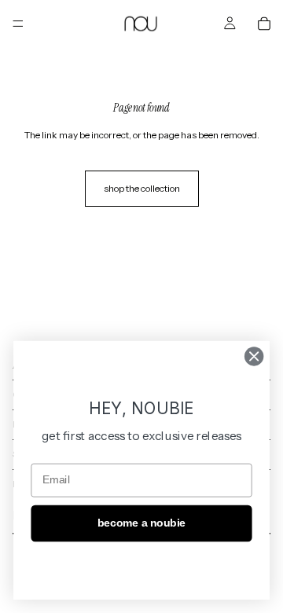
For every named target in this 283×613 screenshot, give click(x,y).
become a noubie (141, 523)
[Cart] (264, 23)
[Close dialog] (254, 357)
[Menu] (18, 24)
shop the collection (142, 188)
